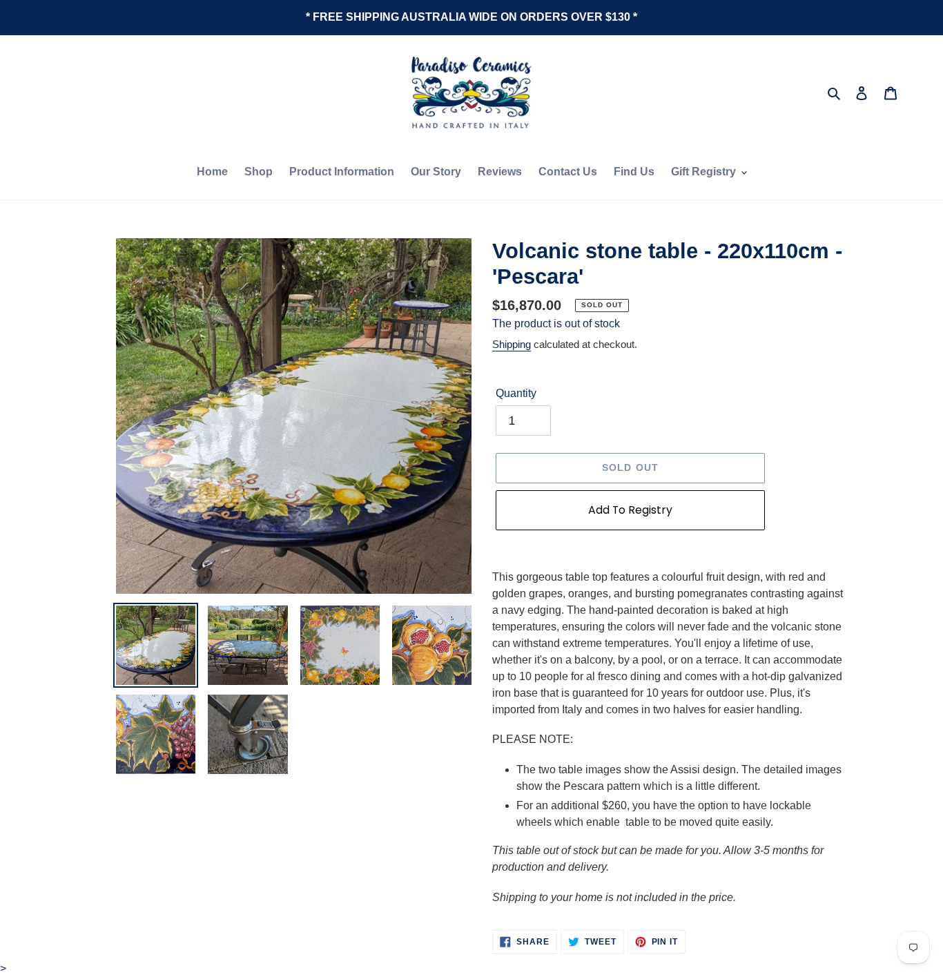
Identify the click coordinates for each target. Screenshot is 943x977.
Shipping (511, 344)
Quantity (516, 393)
